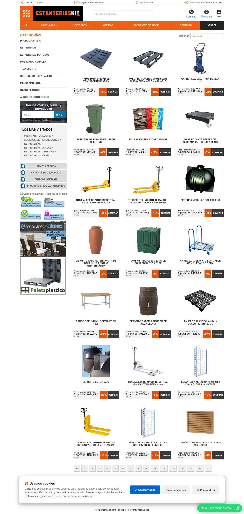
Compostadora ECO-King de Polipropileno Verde (148, 262)
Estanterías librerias (39, 151)
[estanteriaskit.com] (51, 12)
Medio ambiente (30, 83)
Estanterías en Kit (36, 155)
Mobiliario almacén (33, 61)
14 (191, 468)
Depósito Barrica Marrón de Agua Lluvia (148, 322)
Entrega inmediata (46, 179)
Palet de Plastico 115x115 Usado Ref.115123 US (200, 322)
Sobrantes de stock (146, 25)
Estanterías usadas (37, 147)
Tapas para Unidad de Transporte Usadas (95, 80)
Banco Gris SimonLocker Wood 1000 (96, 322)
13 (181, 468)
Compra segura (46, 166)
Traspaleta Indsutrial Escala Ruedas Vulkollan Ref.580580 (95, 444)
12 (172, 468)
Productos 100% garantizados (46, 185)
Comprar (113, 91)
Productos (48, 25)
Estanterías (28, 47)
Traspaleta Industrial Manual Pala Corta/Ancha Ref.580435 (148, 201)
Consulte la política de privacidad (35, 120)
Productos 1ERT (30, 40)
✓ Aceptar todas (145, 490)
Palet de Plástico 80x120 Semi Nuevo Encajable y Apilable (148, 80)
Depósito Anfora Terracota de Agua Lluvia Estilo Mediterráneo (96, 263)
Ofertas (108, 25)
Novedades (80, 25)
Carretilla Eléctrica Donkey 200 (200, 80)
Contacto (191, 16)
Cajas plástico (30, 90)
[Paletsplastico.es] (43, 275)
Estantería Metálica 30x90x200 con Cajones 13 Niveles (148, 444)
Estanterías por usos (34, 54)
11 (163, 468)
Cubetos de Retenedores (41, 139)
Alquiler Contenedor (34, 97)
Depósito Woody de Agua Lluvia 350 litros (200, 444)
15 (200, 468)
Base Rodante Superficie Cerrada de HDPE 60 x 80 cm (200, 141)
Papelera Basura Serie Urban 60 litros (96, 141)
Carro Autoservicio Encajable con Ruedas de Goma (200, 262)
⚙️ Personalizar (205, 490)
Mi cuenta (206, 16)
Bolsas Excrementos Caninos (148, 139)
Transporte (28, 68)
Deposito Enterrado (96, 382)
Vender (212, 25)
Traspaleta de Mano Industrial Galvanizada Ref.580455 (148, 383)
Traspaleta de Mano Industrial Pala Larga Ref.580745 (96, 201)
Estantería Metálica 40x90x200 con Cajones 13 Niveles (200, 383)
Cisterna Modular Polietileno (200, 200)
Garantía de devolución (46, 172)
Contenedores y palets (36, 76)
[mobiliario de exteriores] (43, 238)
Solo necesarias (176, 490)
